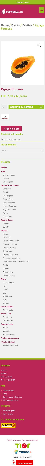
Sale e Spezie (8, 182)
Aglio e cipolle (8, 251)
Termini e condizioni (10, 400)
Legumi (6, 223)
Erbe (3, 171)
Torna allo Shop (11, 128)
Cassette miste (7, 324)
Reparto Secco (7, 220)
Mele (5, 300)
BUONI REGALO (7, 307)
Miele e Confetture (10, 206)
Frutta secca (6, 313)
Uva (4, 293)
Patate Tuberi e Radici (11, 241)
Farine (5, 213)
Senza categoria (9, 410)
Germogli (6, 237)
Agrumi (6, 303)
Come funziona (8, 390)
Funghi (5, 234)
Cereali (5, 192)
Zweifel (4, 167)
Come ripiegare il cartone (12, 397)
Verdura (4, 230)
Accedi (26, 2)
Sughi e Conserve (9, 209)
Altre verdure (8, 272)
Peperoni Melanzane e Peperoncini (16, 261)
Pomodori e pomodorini (12, 258)
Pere (4, 286)
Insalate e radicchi (10, 244)
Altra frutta (7, 296)
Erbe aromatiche (9, 175)
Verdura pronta (9, 275)
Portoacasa (12, 11)
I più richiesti (8, 414)
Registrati (20, 2)
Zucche (5, 265)
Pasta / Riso (7, 216)
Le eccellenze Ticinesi (10, 185)
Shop (5, 394)
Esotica (27, 25)
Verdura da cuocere (10, 255)
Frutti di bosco (8, 282)
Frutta (15, 25)
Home (5, 25)
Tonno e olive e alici (10, 345)
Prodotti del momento (10, 338)
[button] (41, 10)
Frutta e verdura (9, 334)
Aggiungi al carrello (21, 106)
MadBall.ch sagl (33, 440)
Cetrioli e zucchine (9, 248)
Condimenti (7, 189)
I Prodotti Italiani (8, 342)
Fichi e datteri (8, 320)
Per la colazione (9, 203)
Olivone (6, 178)
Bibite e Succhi (8, 199)
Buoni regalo (8, 310)
